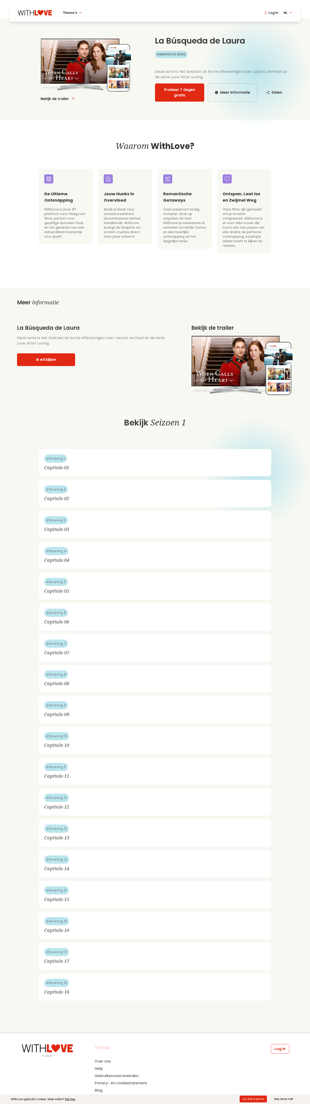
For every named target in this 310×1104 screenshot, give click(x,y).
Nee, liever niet (283, 1099)
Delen (277, 92)
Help (99, 1068)
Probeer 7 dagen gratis (179, 92)
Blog (98, 1090)
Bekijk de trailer (55, 98)
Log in (280, 1048)
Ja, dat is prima (253, 1099)
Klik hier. (70, 1099)
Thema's (70, 12)
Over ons (103, 1061)
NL (286, 12)
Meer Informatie (235, 92)
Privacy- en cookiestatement (121, 1083)
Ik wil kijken (46, 359)
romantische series (171, 54)
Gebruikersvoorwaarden (116, 1075)
